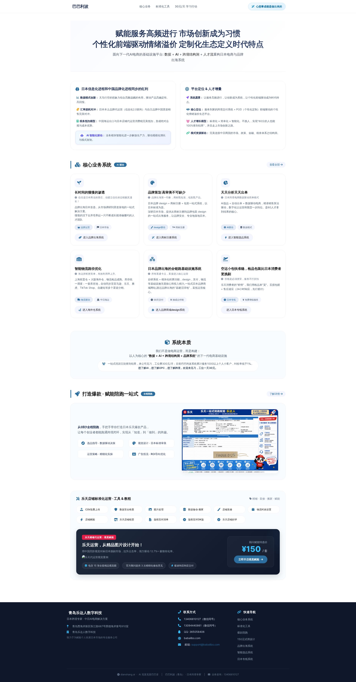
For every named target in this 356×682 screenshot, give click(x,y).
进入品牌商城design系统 (170, 309)
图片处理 (159, 509)
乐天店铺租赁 (127, 519)
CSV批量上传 (92, 509)
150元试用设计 (246, 639)
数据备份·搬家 (195, 509)
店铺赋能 (90, 519)
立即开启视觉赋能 (248, 559)
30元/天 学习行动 (186, 6)
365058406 (197, 631)
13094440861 (193, 625)
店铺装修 (227, 509)
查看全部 (275, 164)
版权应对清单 (161, 519)
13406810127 (192, 619)
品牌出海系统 (245, 645)
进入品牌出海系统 (93, 237)
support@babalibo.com (205, 644)
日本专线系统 (245, 659)
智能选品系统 (245, 652)
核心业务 (145, 6)
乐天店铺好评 (229, 519)
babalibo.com (192, 638)
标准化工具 (163, 6)
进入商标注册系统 (166, 237)
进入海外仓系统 (92, 309)
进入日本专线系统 (236, 309)
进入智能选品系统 (238, 237)
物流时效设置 (264, 509)
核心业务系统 (245, 619)
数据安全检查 (127, 509)
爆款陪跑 (242, 632)
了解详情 (275, 393)
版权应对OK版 (196, 519)
